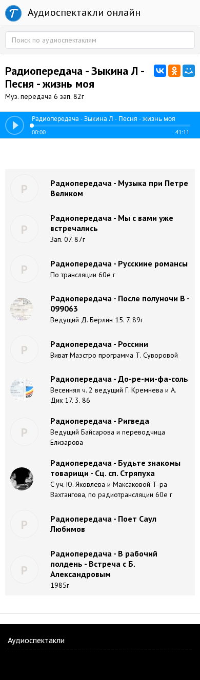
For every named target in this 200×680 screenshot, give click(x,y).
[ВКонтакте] (160, 71)
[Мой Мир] (189, 71)
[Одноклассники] (174, 71)
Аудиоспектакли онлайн (83, 12)
